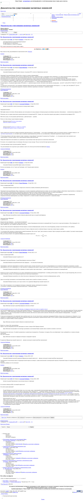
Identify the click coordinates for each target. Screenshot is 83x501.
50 (29, 34)
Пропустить (3, 11)
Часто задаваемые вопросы (43, 18)
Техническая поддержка (42, 14)
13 (5, 468)
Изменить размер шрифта (57, 17)
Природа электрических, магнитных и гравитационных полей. (17, 467)
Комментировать (4, 30)
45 (21, 34)
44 (20, 34)
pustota (6, 461)
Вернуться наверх (4, 61)
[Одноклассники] (46, 49)
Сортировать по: (29, 417)
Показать (30, 51)
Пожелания (37, 15)
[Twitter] (44, 49)
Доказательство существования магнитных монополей (20, 25)
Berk (17, 465)
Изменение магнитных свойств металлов (12, 453)
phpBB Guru (15, 492)
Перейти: (4, 427)
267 (12, 96)
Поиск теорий (65, 13)
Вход (4, 22)
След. (5, 417)
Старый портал (74, 13)
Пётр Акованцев (11, 440)
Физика (53, 15)
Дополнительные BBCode (42, 20)
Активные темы (19, 17)
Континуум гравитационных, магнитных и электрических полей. (17, 460)
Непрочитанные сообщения (23, 15)
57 (11, 154)
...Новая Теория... (4, 493)
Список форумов (59, 14)
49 (27, 34)
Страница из (13, 34)
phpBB (7, 491)
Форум (14, 13)
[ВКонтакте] (43, 49)
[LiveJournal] (48, 49)
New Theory (5, 480)
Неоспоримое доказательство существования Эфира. (15, 439)
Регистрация (54, 21)
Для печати (54, 18)
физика (48, 146)
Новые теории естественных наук (71, 14)
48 (26, 34)
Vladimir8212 (6, 454)
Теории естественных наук (22, 19)
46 (23, 34)
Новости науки (56, 13)
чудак (10, 468)
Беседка (16, 20)
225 (12, 59)
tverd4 (7, 447)
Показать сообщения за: (12, 417)
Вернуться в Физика (5, 424)
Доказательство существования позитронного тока (14, 446)
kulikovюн (18, 472)
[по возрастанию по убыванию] (48, 417)
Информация (36, 13)
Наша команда (6, 481)
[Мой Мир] (47, 49)
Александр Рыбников (24, 104)
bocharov (21, 39)
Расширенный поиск (6, 16)
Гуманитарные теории (21, 18)
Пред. (3, 417)
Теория (42, 499)
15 (8, 468)
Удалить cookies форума (15, 481)
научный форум (26, 1)
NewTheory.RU (4, 484)
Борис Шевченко (23, 67)
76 (31, 34)
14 (7, 468)
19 (11, 153)
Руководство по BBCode (41, 19)
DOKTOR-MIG (19, 444)
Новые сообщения (20, 14)
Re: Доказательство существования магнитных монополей (17, 37)
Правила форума (39, 17)
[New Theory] (5, 4)
